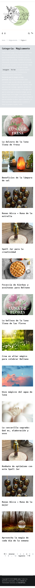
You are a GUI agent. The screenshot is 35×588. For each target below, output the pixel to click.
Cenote (22, 581)
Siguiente (21, 556)
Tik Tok (13, 70)
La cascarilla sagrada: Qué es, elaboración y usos (16, 430)
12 (15, 556)
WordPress (21, 583)
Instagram (6, 70)
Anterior (12, 554)
